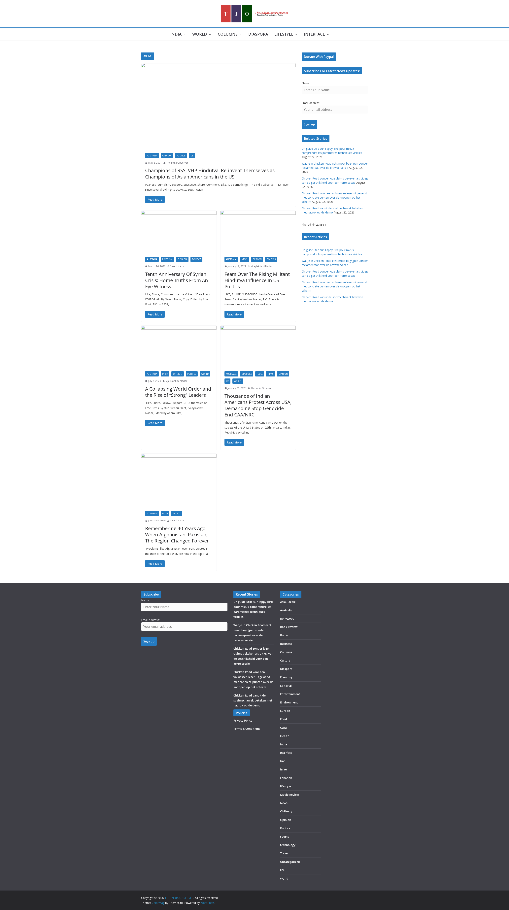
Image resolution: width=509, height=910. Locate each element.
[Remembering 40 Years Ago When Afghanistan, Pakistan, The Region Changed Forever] (179, 480)
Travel (284, 853)
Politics (181, 155)
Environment (289, 702)
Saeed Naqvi (177, 266)
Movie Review (289, 794)
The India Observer (177, 162)
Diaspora (258, 34)
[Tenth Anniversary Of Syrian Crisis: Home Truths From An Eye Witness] (179, 232)
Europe (285, 711)
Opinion (166, 155)
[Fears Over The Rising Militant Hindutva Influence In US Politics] (258, 232)
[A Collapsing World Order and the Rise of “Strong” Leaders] (179, 347)
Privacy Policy (242, 720)
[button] (184, 34)
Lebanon (286, 778)
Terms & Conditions (246, 729)
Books (284, 635)
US (191, 155)
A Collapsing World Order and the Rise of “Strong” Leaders (178, 391)
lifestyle (283, 34)
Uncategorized (290, 862)
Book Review (288, 627)
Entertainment (290, 694)
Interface (314, 34)
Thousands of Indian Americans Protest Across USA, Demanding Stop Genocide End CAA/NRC (257, 405)
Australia (152, 155)
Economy (286, 677)
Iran (283, 761)
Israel (284, 769)
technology (287, 845)
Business (286, 644)
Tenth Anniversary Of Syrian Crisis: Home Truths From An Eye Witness (176, 280)
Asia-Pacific (287, 602)
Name (306, 83)
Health (284, 736)
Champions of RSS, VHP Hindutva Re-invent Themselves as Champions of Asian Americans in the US (210, 173)
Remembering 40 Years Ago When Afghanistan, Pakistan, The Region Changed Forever (177, 534)
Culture (285, 660)
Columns (228, 34)
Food (283, 719)
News (244, 259)
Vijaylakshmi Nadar (261, 266)
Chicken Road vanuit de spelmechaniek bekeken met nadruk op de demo (252, 700)
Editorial (167, 259)
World (199, 34)
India (176, 34)
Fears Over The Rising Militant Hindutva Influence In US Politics (257, 280)
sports (284, 836)
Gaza (283, 728)
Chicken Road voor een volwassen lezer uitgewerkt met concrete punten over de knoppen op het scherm (334, 197)
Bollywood (287, 618)
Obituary (286, 811)
